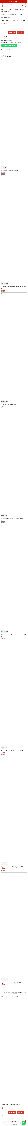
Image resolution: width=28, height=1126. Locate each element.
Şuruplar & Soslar (12, 14)
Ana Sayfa (3, 14)
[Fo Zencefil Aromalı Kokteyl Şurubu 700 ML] (14, 692)
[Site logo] (14, 5)
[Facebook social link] (9, 1)
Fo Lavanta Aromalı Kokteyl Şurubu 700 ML (12, 518)
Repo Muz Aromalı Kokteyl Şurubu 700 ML (11, 983)
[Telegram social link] (17, 1)
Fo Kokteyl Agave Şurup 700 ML (9, 404)
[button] (4, 167)
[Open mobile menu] (2, 5)
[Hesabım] (25, 5)
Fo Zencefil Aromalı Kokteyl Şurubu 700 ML (12, 751)
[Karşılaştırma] (3, 1115)
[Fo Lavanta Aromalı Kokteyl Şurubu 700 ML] (14, 460)
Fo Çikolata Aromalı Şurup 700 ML (10, 170)
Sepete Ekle (12, 32)
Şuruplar (20, 14)
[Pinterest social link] (13, 1)
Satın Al (20, 32)
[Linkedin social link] (15, 1)
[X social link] (11, 1)
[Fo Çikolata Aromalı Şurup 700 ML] (14, 112)
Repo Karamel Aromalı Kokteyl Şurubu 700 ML (13, 867)
